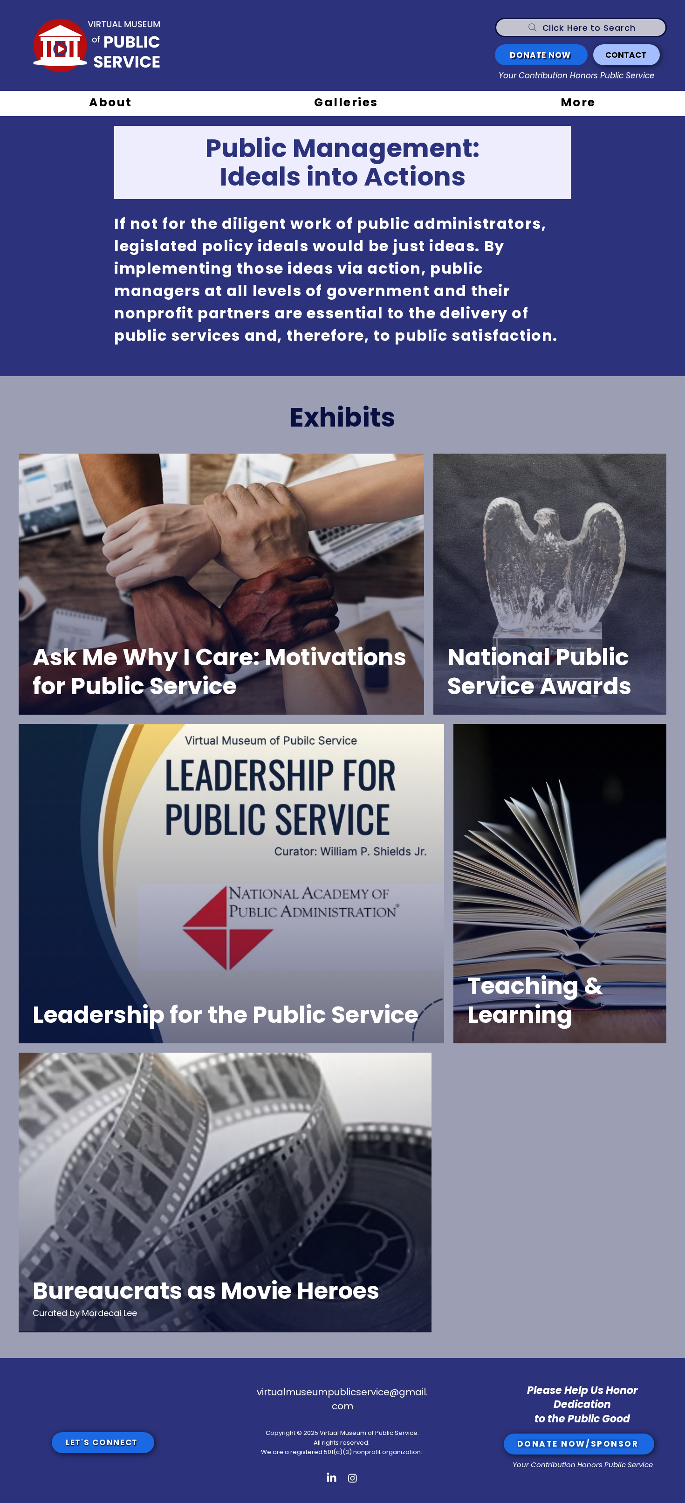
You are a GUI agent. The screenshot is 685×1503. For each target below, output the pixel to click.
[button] (346, 103)
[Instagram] (352, 1478)
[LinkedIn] (331, 1478)
